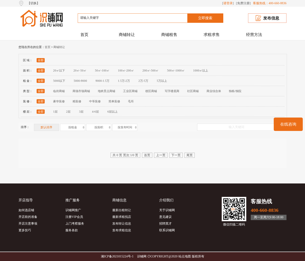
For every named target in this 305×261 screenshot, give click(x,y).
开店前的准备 (28, 217)
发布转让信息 (121, 223)
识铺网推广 (73, 210)
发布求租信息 (121, 230)
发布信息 (271, 18)
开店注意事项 (28, 223)
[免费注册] (243, 3)
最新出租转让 (121, 210)
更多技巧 (25, 230)
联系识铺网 (167, 230)
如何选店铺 (26, 210)
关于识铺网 (167, 210)
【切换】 (33, 3)
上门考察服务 (74, 223)
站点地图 (184, 256)
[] (228, 3)
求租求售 (212, 34)
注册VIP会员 (74, 217)
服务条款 (71, 230)
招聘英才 (165, 223)
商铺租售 (169, 34)
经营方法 (254, 34)
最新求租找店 (121, 217)
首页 (84, 34)
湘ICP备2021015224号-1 (117, 256)
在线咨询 (288, 124)
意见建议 (165, 217)
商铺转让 (127, 34)
